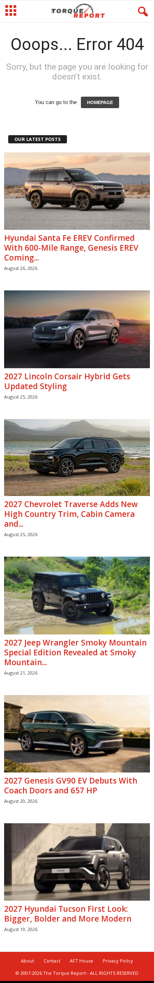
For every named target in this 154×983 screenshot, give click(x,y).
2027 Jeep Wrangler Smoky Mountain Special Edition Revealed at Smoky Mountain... (75, 652)
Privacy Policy (118, 961)
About (27, 961)
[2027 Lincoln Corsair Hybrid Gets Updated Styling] (77, 329)
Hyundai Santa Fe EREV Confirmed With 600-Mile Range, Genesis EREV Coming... (71, 248)
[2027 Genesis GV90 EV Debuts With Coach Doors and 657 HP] (77, 733)
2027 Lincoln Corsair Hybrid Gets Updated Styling (67, 381)
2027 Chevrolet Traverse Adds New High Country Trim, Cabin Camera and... (71, 514)
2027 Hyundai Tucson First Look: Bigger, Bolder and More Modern (67, 914)
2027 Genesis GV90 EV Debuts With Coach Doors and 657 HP (70, 785)
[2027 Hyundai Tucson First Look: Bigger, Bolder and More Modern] (77, 862)
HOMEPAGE (100, 102)
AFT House (81, 961)
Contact (52, 961)
